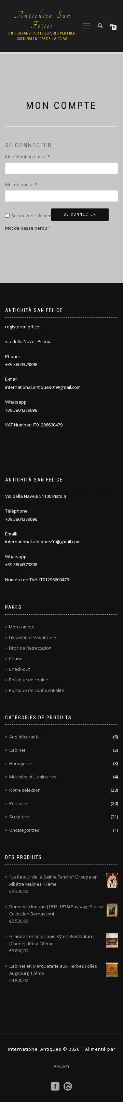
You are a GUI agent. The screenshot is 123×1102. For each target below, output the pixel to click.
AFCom (61, 1066)
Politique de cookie (28, 680)
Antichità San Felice (42, 20)
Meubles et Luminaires (32, 777)
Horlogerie (20, 763)
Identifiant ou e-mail (38, 156)
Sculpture (19, 817)
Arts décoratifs (24, 737)
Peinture (18, 803)
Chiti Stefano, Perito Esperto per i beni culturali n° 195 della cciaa (42, 36)
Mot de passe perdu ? (27, 228)
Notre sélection (25, 790)
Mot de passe (32, 184)
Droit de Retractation (30, 648)
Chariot (16, 658)
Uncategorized (24, 830)
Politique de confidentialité (36, 690)
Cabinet (17, 750)
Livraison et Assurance (32, 637)
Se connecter (80, 214)
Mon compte (22, 627)
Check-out (19, 669)
